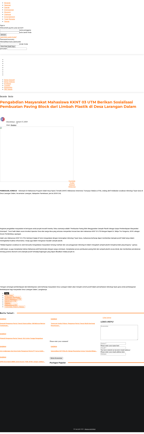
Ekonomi (7, 12)
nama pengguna (25, 30)
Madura (7, 303)
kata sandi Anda (25, 32)
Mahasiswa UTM (11, 305)
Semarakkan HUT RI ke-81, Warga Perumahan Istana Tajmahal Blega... (74, 351)
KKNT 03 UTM (10, 301)
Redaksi (13, 125)
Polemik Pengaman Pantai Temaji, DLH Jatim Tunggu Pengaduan (21, 338)
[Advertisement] (63, 211)
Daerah (6, 7)
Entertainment (9, 17)
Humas (6, 21)
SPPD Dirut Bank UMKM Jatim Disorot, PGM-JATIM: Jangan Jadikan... (22, 362)
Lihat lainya (107, 317)
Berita (10, 96)
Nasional (7, 5)
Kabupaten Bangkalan (12, 297)
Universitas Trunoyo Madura (14, 307)
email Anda (24, 44)
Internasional (9, 10)
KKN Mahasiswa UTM (13, 299)
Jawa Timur (9, 295)
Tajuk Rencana (9, 19)
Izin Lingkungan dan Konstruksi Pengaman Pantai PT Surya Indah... (22, 351)
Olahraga (7, 14)
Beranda (7, 3)
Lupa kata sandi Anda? (8, 37)
